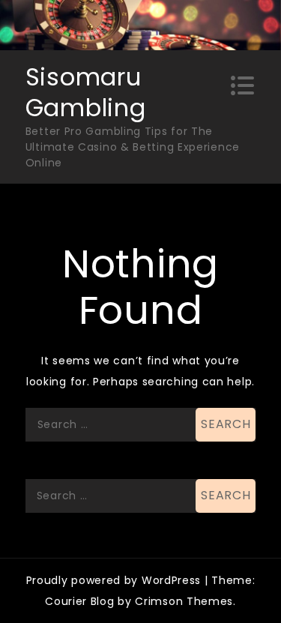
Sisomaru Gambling (85, 92)
